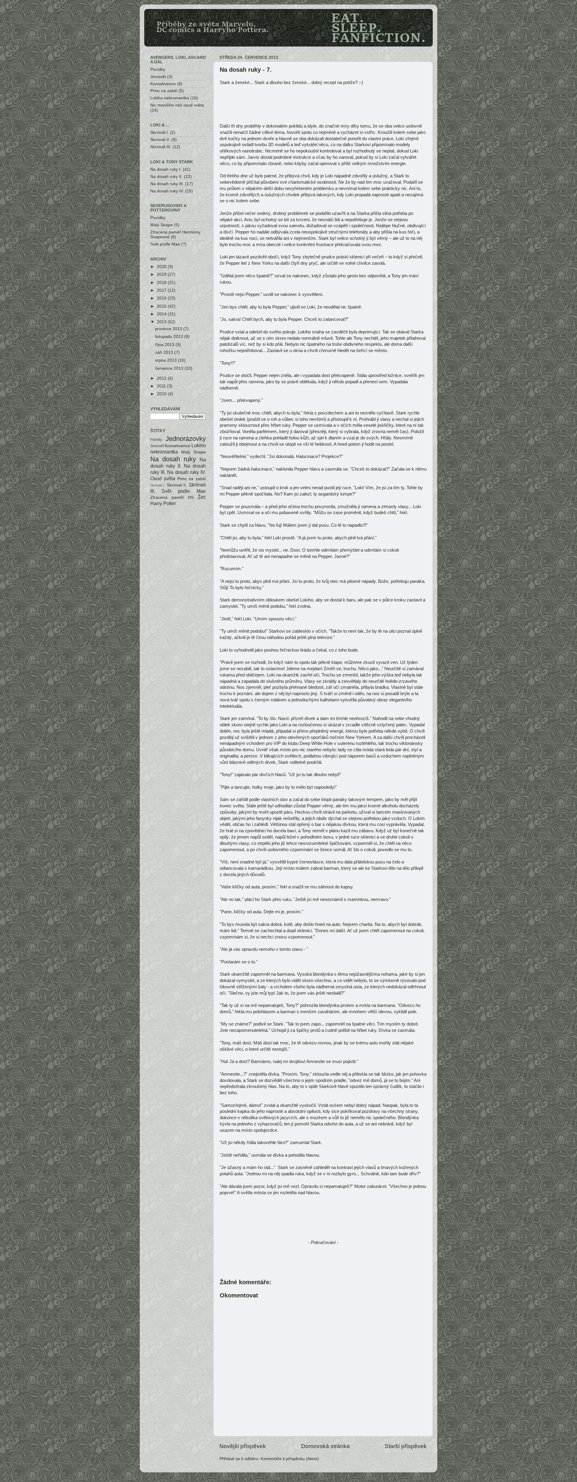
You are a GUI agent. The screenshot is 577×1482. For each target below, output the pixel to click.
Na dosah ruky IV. (186, 472)
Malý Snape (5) (164, 225)
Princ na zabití (191, 479)
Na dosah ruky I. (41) (170, 169)
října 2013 (165, 344)
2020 (162, 266)
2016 (162, 298)
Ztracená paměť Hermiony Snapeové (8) (175, 234)
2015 (162, 306)
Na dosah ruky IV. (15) (171, 191)
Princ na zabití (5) (167, 91)
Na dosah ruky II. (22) (171, 176)
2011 (162, 386)
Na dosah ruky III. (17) (171, 184)
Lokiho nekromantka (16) (174, 98)
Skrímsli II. (177, 485)
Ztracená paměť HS (172, 497)
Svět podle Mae (184, 491)
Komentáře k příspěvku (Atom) (290, 1458)
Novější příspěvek (242, 1446)
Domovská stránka (325, 1446)
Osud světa (162, 478)
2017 (162, 290)
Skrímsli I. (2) (163, 132)
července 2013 (170, 368)
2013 (162, 322)
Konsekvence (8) (166, 84)
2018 (162, 282)
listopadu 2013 (169, 336)
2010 (162, 394)
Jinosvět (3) (161, 76)
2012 (162, 378)
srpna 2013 (166, 360)
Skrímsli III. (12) (165, 147)
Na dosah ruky (173, 459)
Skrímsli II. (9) (163, 139)
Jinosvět (157, 446)
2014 (162, 314)
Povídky (157, 69)
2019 (162, 274)
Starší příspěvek (406, 1446)
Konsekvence (177, 446)
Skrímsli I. (157, 485)
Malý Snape (193, 452)
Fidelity (156, 440)
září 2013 (164, 352)
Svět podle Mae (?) (168, 244)
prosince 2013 (169, 329)
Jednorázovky (186, 438)
